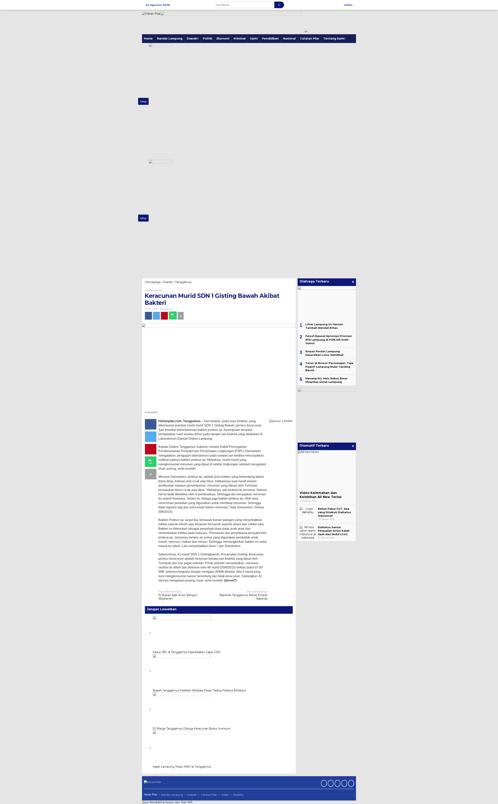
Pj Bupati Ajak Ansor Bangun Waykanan (177, 595)
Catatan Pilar (209, 794)
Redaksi (238, 794)
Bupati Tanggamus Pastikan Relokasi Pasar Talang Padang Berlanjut (199, 690)
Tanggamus (166, 308)
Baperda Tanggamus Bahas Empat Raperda (243, 595)
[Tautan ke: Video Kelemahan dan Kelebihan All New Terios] (327, 469)
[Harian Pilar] (151, 13)
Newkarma (157, 802)
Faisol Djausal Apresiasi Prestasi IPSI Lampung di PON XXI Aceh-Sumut (328, 339)
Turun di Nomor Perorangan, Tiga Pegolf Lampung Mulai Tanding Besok (329, 366)
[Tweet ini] (156, 316)
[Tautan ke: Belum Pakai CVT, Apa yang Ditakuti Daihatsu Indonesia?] (308, 510)
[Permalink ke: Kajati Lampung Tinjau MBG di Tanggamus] (182, 747)
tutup (143, 101)
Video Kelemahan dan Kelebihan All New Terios (321, 495)
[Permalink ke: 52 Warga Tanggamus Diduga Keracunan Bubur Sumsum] (182, 709)
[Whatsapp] (173, 315)
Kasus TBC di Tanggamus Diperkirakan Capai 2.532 (186, 652)
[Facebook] (323, 783)
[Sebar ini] (148, 316)
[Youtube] (343, 783)
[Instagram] (337, 783)
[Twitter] (330, 783)
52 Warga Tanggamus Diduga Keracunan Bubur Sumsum (192, 728)
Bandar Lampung (172, 794)
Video (225, 794)
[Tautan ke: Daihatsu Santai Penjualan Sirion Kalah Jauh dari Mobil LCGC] (308, 532)
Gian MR (186, 802)
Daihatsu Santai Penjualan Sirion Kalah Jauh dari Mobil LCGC (334, 531)
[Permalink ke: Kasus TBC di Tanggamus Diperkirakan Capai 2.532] (182, 633)
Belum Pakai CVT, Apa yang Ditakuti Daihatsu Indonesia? (334, 512)
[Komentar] (181, 316)
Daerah (192, 794)
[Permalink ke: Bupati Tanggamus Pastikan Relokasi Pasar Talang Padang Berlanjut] (182, 671)
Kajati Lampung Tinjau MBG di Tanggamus (182, 766)
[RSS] (350, 783)
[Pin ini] (164, 316)
